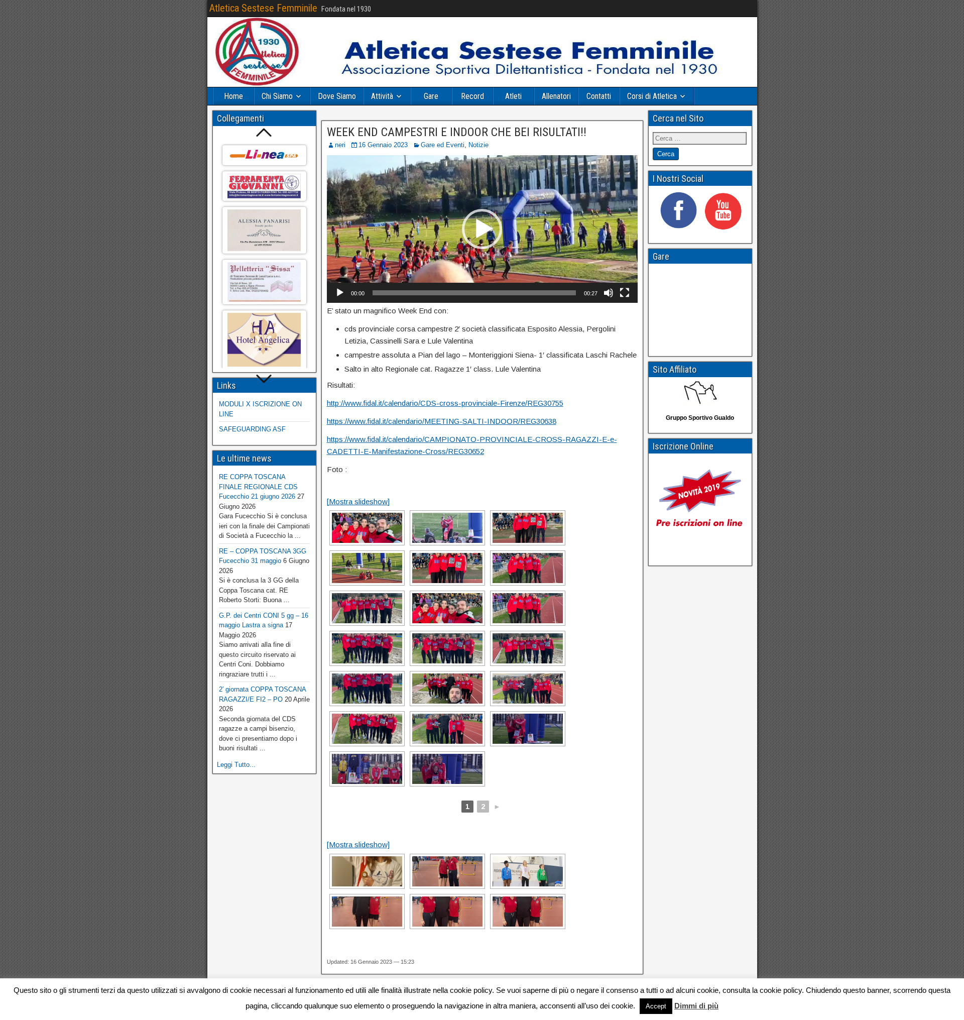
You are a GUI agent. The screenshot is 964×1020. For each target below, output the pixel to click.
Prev (264, 132)
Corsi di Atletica (652, 96)
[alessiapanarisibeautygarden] (264, 230)
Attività (382, 96)
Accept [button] (656, 1006)
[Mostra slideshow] (358, 501)
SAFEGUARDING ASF (252, 429)
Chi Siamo (277, 96)
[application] (482, 229)
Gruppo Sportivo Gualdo (700, 417)
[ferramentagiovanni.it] (264, 186)
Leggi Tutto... (236, 764)
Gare (431, 96)
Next (264, 379)
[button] (482, 229)
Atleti (513, 96)
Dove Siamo (337, 96)
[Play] (340, 293)
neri (340, 145)
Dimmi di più (696, 1005)
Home (233, 96)
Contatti (598, 96)
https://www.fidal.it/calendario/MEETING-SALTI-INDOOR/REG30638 (441, 421)
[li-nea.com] (264, 155)
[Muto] (609, 293)
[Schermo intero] (625, 293)
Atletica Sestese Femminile (263, 8)
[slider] (474, 292)
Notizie (478, 145)
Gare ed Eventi (442, 145)
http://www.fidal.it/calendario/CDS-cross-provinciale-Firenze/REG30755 (445, 403)
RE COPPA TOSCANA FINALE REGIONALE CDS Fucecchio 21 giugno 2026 (258, 486)
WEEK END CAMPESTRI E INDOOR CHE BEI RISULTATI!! (456, 132)
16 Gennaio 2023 (383, 145)
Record (472, 96)
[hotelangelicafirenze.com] (264, 340)
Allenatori (556, 96)
